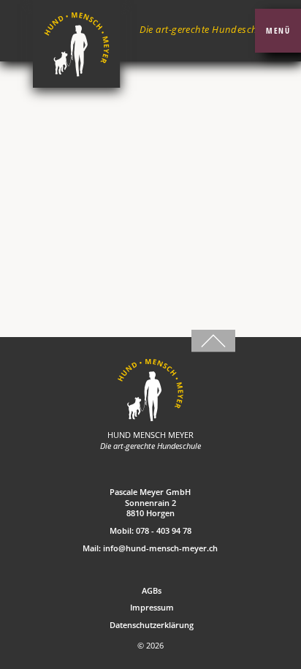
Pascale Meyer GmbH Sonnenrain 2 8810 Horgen (150, 502)
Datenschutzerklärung (152, 625)
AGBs (151, 591)
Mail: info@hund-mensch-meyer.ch (150, 548)
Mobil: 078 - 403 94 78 (150, 531)
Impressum (152, 607)
